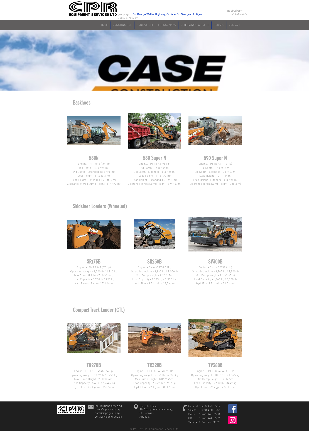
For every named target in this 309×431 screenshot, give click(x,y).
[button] (94, 148)
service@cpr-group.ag (108, 417)
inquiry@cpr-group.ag (108, 406)
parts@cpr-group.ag (107, 413)
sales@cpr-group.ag (107, 409)
